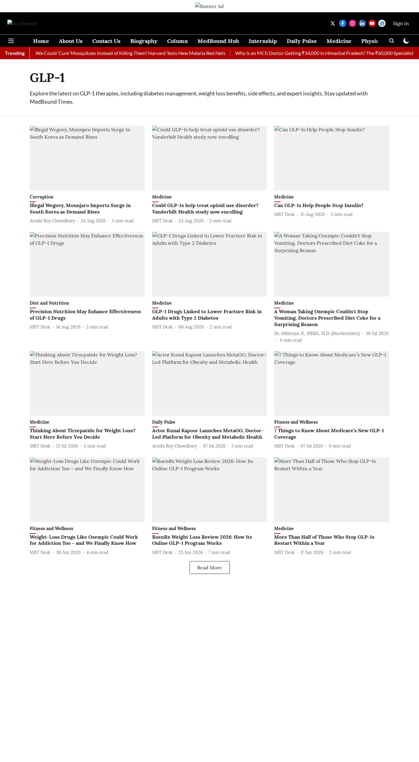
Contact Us (106, 40)
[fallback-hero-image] (87, 158)
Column (177, 40)
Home (41, 40)
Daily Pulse (302, 40)
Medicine (339, 40)
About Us (71, 40)
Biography (143, 40)
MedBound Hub (218, 40)
